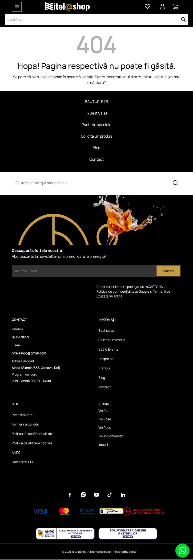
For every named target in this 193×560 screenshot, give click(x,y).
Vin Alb (103, 410)
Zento (133, 552)
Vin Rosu (104, 427)
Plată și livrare (22, 415)
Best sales (106, 330)
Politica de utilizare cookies (32, 443)
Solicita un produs (111, 340)
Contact (96, 159)
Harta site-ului (22, 462)
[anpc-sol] (127, 534)
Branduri (104, 368)
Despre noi (106, 358)
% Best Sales (97, 113)
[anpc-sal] (65, 534)
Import (103, 444)
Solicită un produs (96, 136)
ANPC (16, 452)
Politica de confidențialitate (32, 433)
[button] (183, 19)
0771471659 (20, 337)
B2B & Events (108, 349)
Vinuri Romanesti (111, 436)
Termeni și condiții (25, 424)
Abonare (168, 271)
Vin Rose (104, 419)
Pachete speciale (96, 124)
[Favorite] (147, 6)
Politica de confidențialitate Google (122, 291)
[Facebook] (70, 495)
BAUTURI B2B (96, 101)
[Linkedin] (123, 495)
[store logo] (67, 6)
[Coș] (175, 6)
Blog (96, 147)
